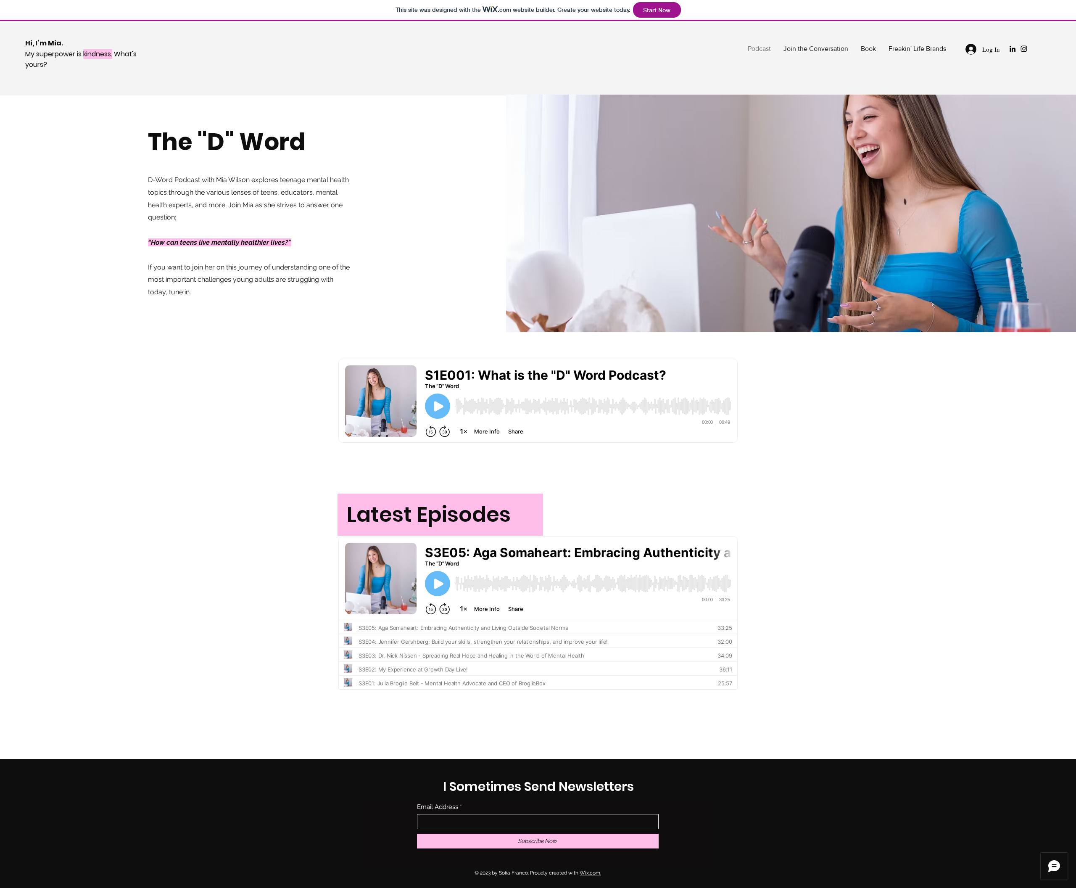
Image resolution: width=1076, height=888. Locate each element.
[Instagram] (1024, 49)
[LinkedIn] (1012, 49)
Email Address (437, 807)
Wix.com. (590, 873)
